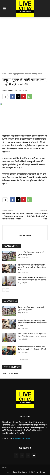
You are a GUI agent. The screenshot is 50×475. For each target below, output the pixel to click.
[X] (18, 96)
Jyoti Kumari (8, 90)
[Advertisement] (25, 44)
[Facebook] (12, 96)
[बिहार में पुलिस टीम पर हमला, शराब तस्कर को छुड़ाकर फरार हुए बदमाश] (9, 255)
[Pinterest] (23, 96)
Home (4, 74)
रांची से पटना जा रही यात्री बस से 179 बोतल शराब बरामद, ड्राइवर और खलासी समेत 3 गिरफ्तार (13, 216)
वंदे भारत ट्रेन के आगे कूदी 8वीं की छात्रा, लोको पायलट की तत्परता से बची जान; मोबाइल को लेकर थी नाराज (32, 267)
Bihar (10, 74)
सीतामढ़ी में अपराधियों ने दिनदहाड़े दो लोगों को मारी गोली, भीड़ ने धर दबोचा (37, 216)
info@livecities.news (21, 438)
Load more (24, 359)
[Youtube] (34, 455)
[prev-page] (3, 290)
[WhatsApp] (29, 96)
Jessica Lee (6, 373)
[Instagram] (22, 455)
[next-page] (7, 290)
